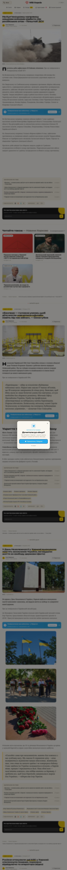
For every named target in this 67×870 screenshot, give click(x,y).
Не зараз (33, 445)
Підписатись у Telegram (34, 441)
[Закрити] (47, 423)
